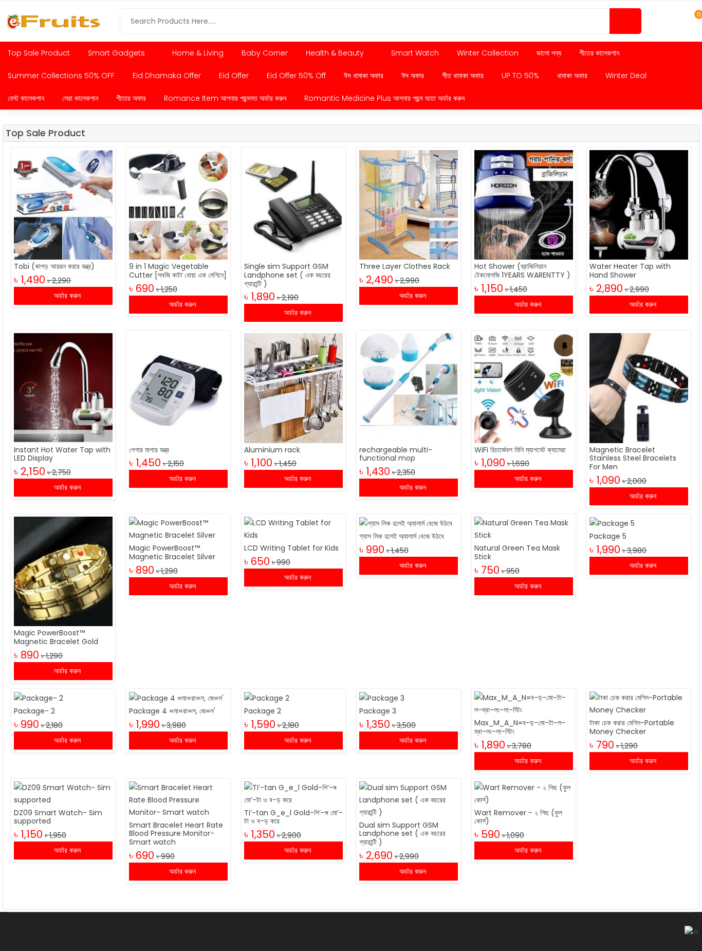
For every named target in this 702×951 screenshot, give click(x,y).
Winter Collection (488, 53)
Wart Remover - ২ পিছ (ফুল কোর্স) (518, 817)
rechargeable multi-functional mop (395, 454)
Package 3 (377, 711)
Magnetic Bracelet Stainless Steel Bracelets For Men (632, 458)
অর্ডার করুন (66, 295)
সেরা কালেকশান (80, 98)
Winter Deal (625, 75)
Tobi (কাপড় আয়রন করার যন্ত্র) (54, 266)
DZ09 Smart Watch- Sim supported (58, 817)
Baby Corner (265, 53)
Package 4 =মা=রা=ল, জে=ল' (172, 711)
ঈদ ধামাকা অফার (363, 75)
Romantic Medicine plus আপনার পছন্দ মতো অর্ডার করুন (384, 98)
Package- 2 (34, 711)
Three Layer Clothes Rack (404, 266)
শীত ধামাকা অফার (463, 75)
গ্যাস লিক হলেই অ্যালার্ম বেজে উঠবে (401, 536)
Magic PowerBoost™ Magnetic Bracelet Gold (56, 637)
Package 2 (262, 711)
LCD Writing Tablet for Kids (291, 548)
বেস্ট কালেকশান (26, 98)
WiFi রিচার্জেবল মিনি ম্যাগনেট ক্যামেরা (520, 450)
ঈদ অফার (412, 75)
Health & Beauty (336, 53)
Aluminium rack (272, 450)
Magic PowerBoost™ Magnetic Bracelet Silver (172, 552)
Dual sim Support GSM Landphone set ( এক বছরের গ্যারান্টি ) (402, 834)
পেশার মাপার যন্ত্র (149, 450)
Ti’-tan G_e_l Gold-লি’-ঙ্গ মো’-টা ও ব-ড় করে (293, 817)
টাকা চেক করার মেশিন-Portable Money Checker (631, 727)
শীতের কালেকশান (599, 53)
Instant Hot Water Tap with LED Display (62, 454)
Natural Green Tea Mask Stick (517, 552)
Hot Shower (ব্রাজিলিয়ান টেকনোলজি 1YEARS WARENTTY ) (522, 270)
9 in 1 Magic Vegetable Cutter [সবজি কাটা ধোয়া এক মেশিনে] (178, 270)
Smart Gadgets (117, 53)
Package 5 (607, 536)
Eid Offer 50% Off (296, 75)
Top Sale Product (39, 53)
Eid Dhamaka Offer (167, 75)
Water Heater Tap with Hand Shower (630, 270)
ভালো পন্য (549, 53)
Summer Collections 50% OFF (61, 75)
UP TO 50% (520, 75)
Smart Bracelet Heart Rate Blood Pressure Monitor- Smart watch (176, 834)
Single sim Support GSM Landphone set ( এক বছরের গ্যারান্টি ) (287, 275)
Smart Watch (415, 53)
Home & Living (198, 53)
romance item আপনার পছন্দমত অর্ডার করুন (225, 98)
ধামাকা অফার (572, 75)
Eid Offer (234, 75)
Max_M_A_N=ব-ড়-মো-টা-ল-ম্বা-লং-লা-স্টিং (519, 727)
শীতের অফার (131, 98)
